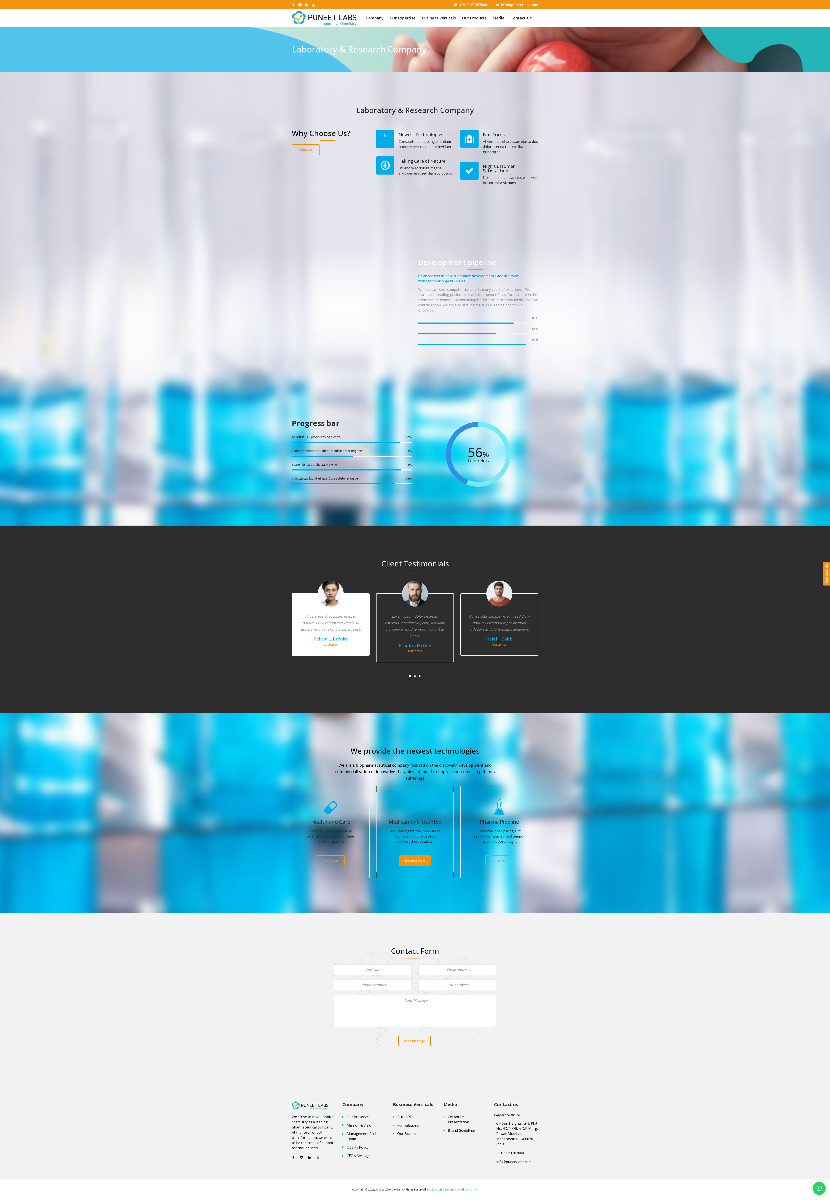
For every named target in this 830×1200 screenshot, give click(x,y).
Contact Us (521, 18)
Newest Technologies (421, 134)
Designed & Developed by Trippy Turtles (452, 1189)
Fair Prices (494, 134)
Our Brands (406, 1133)
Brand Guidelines (462, 1130)
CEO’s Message (359, 1155)
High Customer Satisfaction (499, 168)
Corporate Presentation (458, 1119)
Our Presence (358, 1116)
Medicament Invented (415, 821)
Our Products (474, 18)
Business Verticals (439, 18)
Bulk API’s (405, 1116)
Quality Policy (357, 1147)
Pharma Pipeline (499, 821)
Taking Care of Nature (422, 161)
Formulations (408, 1125)
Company (375, 18)
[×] (819, 1188)
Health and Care (330, 821)
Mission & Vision (360, 1125)
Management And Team (361, 1136)
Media (498, 18)
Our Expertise (403, 18)
